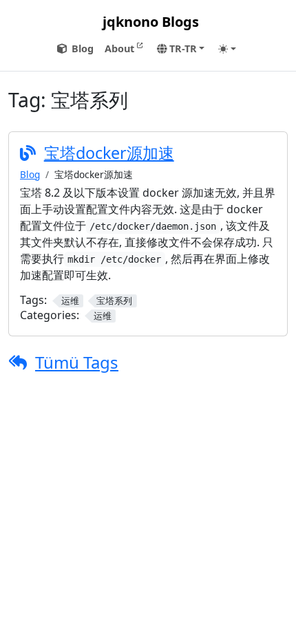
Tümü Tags (76, 362)
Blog (30, 174)
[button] (181, 49)
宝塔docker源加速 (109, 153)
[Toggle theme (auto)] (227, 49)
